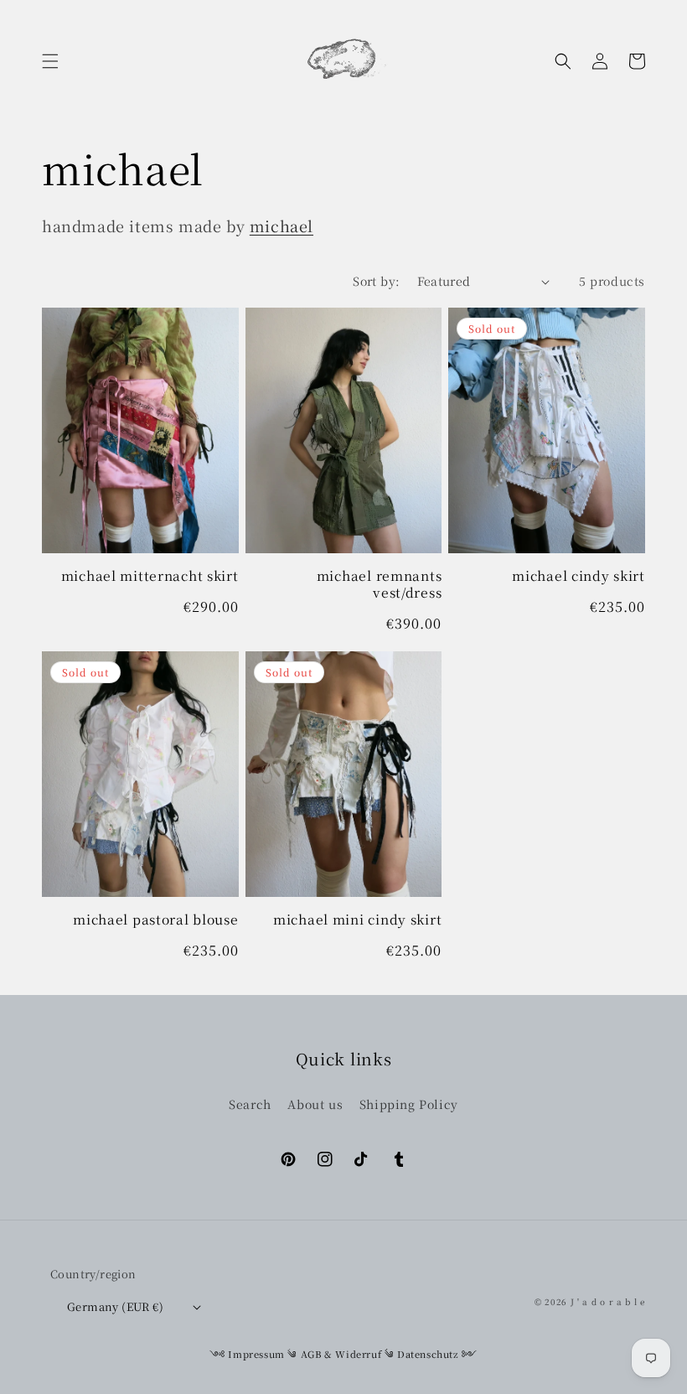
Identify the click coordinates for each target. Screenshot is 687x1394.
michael (281, 225)
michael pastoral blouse (156, 919)
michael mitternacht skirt (150, 575)
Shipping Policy (408, 1104)
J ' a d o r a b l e (608, 1301)
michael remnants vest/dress (379, 583)
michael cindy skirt (578, 575)
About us (315, 1104)
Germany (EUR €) (115, 1306)
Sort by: (376, 280)
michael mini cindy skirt (357, 919)
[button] (50, 61)
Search (250, 1104)
